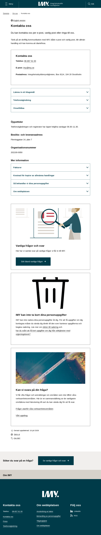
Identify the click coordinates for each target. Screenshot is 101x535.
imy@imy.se (28, 68)
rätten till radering (50, 327)
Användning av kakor (45, 511)
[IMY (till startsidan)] (50, 494)
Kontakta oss (8, 517)
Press (5, 521)
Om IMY (17, 438)
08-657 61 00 (30, 61)
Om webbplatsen (43, 526)
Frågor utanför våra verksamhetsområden (34, 409)
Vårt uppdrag (21, 415)
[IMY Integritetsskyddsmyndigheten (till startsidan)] (50, 4)
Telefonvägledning (10, 526)
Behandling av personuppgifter (49, 516)
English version (19, 20)
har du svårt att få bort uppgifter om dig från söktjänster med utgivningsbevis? (43, 332)
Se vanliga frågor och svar (54, 461)
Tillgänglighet (42, 521)
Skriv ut (17, 434)
